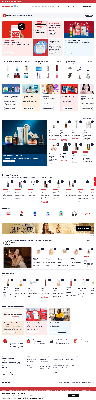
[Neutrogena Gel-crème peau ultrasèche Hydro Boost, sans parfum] (26, 75)
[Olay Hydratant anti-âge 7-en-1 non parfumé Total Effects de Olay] (26, 68)
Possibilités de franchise (58, 367)
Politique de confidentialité (88, 382)
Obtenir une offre (8, 53)
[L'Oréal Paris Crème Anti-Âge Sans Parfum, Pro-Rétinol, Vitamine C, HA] (17, 75)
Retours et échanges (44, 364)
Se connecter (89, 15)
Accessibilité (66, 382)
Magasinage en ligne (31, 359)
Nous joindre (43, 359)
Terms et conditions (76, 382)
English (60, 382)
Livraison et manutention (45, 366)
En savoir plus (16, 347)
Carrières (55, 372)
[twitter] (9, 382)
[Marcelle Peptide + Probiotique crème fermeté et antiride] (39, 68)
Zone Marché (69, 370)
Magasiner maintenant (10, 108)
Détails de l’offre (62, 332)
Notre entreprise (56, 363)
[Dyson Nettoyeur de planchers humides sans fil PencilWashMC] (88, 68)
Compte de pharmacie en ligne (32, 364)
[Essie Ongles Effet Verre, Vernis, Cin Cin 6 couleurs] (57, 75)
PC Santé (68, 363)
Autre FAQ (29, 367)
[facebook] (3, 382)
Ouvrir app (52, 33)
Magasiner (19, 1)
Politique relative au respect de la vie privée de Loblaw (30, 398)
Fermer (73, 395)
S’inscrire (4, 367)
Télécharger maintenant (33, 332)
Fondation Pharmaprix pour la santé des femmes (58, 360)
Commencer (53, 332)
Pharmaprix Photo (70, 365)
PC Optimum (30, 361)
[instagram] (6, 382)
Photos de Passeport (70, 367)
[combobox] (44, 6)
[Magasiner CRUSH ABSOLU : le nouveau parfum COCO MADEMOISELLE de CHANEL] (17, 257)
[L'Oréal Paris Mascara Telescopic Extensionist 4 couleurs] (48, 68)
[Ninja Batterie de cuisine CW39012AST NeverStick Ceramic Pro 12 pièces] (70, 68)
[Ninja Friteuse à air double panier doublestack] (70, 75)
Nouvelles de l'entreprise (58, 365)
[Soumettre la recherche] (55, 6)
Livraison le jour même (45, 368)
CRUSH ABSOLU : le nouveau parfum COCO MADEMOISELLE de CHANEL (31, 240)
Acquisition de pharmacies (59, 370)
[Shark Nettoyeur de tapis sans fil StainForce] (88, 75)
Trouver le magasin (44, 361)
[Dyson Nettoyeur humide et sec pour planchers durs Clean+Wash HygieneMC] (79, 68)
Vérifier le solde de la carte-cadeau (70, 360)
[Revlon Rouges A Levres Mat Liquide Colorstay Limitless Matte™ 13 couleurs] (57, 68)
